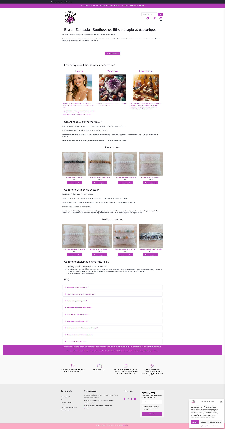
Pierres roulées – (101, 103)
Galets (110, 105)
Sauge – (158, 103)
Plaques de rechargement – (145, 105)
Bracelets (66, 105)
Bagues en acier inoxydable (81, 111)
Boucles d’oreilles (85, 103)
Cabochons (73, 105)
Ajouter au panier (74, 183)
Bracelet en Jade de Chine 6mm (150, 177)
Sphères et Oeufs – (102, 105)
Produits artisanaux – (136, 109)
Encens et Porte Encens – (149, 103)
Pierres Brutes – (110, 103)
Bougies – (156, 105)
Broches (73, 114)
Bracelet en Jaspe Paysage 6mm (100, 177)
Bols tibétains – (141, 107)
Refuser (203, 422)
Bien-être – (155, 107)
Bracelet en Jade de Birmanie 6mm (125, 249)
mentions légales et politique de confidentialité (206, 426)
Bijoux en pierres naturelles (71, 103)
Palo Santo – (134, 105)
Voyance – (149, 107)
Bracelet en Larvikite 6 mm (74, 177)
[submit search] (160, 14)
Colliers (80, 105)
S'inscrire (152, 414)
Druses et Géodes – (121, 103)
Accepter (195, 422)
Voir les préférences (215, 422)
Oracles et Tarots (147, 109)
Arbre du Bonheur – (135, 103)
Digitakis (125, 425)
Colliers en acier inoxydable (84, 114)
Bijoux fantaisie (67, 111)
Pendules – (133, 107)
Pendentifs (86, 105)
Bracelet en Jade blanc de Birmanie (125, 177)
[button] (221, 402)
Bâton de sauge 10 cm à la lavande (151, 249)
